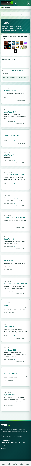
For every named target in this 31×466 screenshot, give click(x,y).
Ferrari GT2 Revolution (12, 260)
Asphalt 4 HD (8, 305)
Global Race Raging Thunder (14, 175)
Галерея (15, 445)
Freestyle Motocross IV (12, 135)
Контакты (21, 445)
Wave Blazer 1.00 (10, 350)
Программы (13, 442)
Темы (19, 442)
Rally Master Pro (9, 155)
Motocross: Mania (10, 90)
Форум (10, 445)
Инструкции (4, 445)
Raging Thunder (9, 395)
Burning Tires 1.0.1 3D (11, 198)
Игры (7, 442)
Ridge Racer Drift (10, 112)
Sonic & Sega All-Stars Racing (14, 218)
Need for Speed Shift (11, 373)
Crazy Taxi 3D (9, 239)
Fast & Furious (9, 327)
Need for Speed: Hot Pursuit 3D (15, 284)
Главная (3, 442)
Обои (23, 442)
